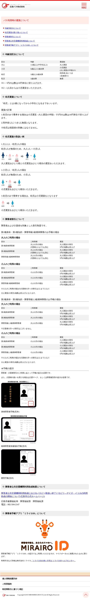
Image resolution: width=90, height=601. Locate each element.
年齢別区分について (13, 28)
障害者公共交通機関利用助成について (20, 41)
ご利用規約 (7, 584)
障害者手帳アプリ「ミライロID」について (21, 45)
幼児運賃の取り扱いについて (16, 32)
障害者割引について (13, 37)
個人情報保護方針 (9, 579)
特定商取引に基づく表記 (12, 589)
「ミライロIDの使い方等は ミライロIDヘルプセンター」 (53, 561)
